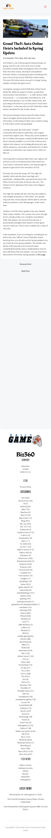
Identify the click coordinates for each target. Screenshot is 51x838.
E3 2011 (23, 547)
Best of (24, 515)
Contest (23, 529)
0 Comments (8, 58)
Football (23, 573)
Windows (23, 740)
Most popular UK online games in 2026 (25, 794)
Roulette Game (23, 691)
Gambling (23, 581)
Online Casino (23, 656)
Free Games (23, 575)
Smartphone (24, 696)
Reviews (23, 685)
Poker (23, 662)
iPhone (23, 616)
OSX (24, 659)
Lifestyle (24, 619)
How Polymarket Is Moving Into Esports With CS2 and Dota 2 (25, 808)
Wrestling (24, 745)
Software (23, 708)
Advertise (25, 466)
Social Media (24, 705)
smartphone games (24, 699)
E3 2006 (23, 544)
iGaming (23, 610)
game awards (24, 587)
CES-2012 (24, 526)
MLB (24, 633)
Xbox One (23, 754)
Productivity (23, 665)
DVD (23, 541)
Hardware (23, 607)
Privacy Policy (25, 487)
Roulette (24, 688)
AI (24, 503)
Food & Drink (24, 570)
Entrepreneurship (24, 561)
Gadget (24, 578)
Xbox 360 (23, 58)
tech (23, 714)
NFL (23, 653)
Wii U (23, 737)
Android (23, 506)
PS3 (16, 58)
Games (23, 596)
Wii (23, 734)
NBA (23, 644)
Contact (26, 469)
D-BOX (23, 535)
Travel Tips (24, 722)
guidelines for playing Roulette (24, 604)
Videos (23, 728)
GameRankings (23, 593)
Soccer (24, 702)
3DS (23, 498)
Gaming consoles (24, 601)
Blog (23, 521)
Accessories (23, 501)
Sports (23, 711)
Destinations (24, 538)
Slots (24, 693)
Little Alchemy (24, 624)
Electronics (23, 558)
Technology (23, 717)
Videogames (23, 725)
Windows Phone (24, 742)
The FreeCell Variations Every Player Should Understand (25, 800)
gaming (23, 598)
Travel (24, 719)
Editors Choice (23, 549)
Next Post (25, 271)
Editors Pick (24, 552)
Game (23, 584)
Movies (24, 639)
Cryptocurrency (23, 532)
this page (41, 254)
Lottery (24, 627)
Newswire (23, 650)
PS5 (24, 679)
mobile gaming (24, 636)
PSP (23, 682)
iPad (22, 613)
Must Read (24, 642)
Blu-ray (23, 524)
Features (23, 564)
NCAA (23, 647)
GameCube (24, 590)
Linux (24, 621)
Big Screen (23, 518)
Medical (24, 630)
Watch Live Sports (23, 731)
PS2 (23, 670)
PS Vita (23, 668)
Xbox (23, 748)
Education (24, 555)
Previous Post (25, 264)
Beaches (24, 512)
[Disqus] (25, 312)
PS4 (23, 676)
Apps (24, 509)
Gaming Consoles (25, 768)
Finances (23, 567)
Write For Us (25, 472)
